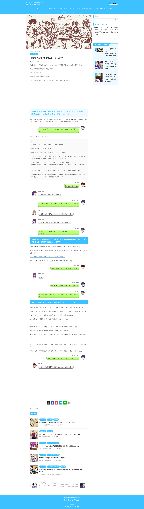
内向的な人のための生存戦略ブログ (72, 497)
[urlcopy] (69, 402)
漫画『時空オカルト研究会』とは (92, 9)
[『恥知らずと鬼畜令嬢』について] (60, 402)
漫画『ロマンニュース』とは (78, 9)
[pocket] (56, 402)
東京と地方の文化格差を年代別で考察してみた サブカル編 (57, 422)
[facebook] (52, 402)
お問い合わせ (65, 12)
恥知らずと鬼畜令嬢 (35, 73)
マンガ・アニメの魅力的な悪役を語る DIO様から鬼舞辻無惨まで (59, 446)
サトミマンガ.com (33, 5)
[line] (65, 402)
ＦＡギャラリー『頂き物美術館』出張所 (105, 9)
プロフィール (52, 8)
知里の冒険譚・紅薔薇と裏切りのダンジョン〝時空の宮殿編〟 (47, 257)
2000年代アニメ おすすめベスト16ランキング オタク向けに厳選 (59, 434)
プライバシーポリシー (78, 12)
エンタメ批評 (34, 409)
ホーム (38, 8)
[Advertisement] (44, 95)
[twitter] (48, 402)
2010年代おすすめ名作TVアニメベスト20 (52, 458)
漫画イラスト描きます (65, 8)
